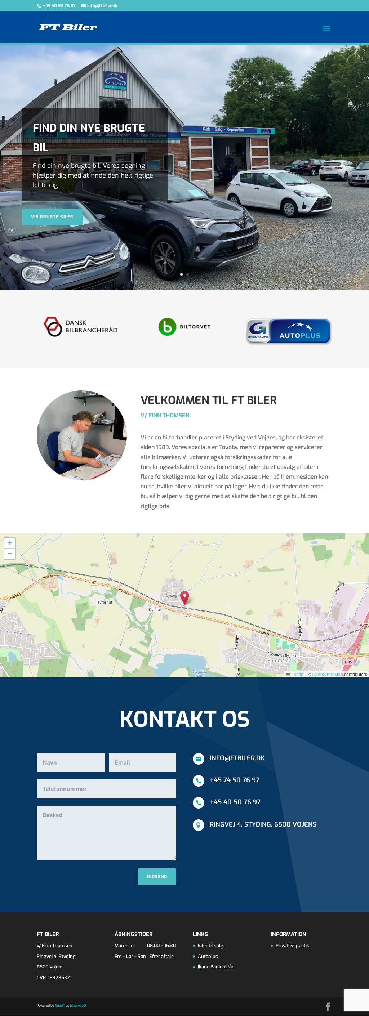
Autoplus (208, 956)
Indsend (157, 877)
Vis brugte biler (52, 217)
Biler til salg (210, 946)
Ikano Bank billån (216, 967)
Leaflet (297, 674)
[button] (184, 598)
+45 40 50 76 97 (60, 6)
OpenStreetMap (327, 674)
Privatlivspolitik (292, 946)
